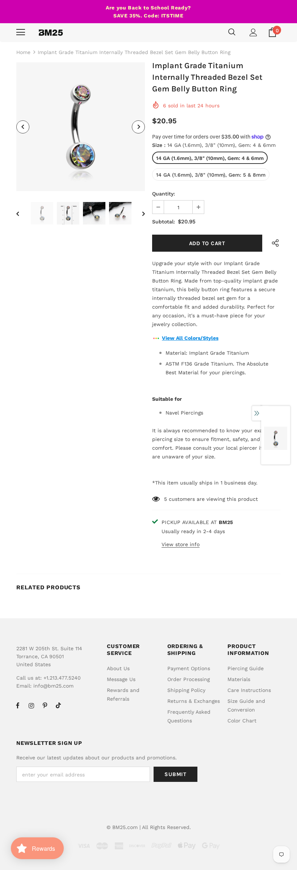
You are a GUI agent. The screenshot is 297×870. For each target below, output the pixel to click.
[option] (80, 126)
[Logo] (50, 32)
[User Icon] (253, 32)
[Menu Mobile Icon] (20, 32)
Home (23, 52)
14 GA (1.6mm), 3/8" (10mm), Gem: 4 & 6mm (210, 158)
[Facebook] (17, 705)
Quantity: (163, 194)
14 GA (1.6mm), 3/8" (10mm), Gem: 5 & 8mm (210, 175)
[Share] (274, 243)
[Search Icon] (231, 32)
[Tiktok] (58, 705)
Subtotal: (163, 221)
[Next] (138, 126)
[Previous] (22, 126)
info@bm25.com (53, 686)
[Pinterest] (44, 705)
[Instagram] (31, 705)
